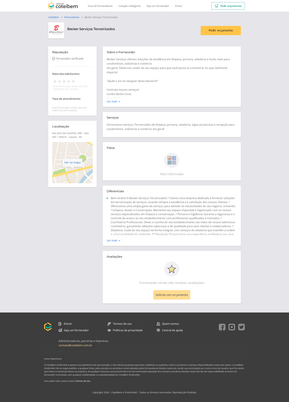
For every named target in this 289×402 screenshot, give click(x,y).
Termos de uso (122, 324)
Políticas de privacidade (128, 330)
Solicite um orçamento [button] (172, 295)
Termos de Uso (82, 380)
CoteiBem (53, 17)
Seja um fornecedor (76, 330)
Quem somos (170, 324)
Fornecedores (71, 17)
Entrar (68, 324)
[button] (228, 6)
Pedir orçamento (221, 30)
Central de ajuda (172, 330)
